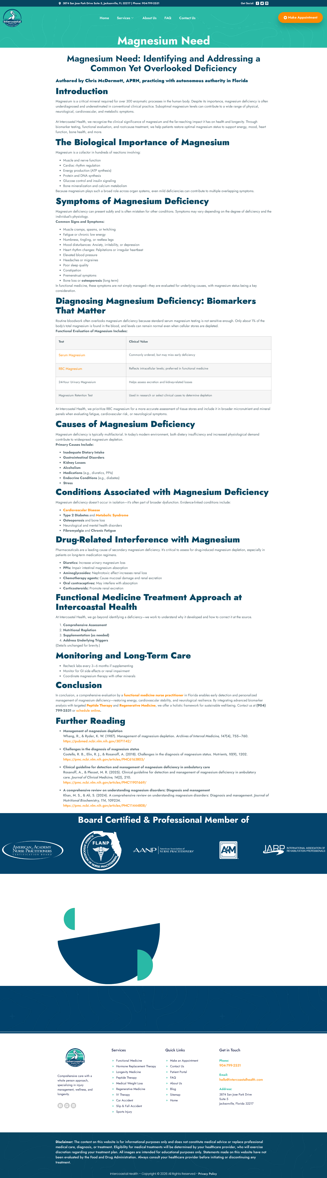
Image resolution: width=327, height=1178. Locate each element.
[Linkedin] (267, 3)
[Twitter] (262, 3)
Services (123, 18)
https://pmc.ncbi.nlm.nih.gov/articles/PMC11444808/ (105, 805)
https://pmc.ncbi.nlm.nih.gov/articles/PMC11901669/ (104, 782)
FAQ (167, 18)
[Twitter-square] (67, 1105)
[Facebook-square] (60, 1105)
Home (104, 18)
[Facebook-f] (257, 3)
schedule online (87, 710)
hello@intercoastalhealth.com (241, 1079)
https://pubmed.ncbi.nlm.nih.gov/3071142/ (97, 741)
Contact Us (187, 18)
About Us (149, 18)
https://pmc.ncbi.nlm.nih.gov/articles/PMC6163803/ (104, 759)
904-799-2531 (230, 1065)
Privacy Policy (207, 1174)
